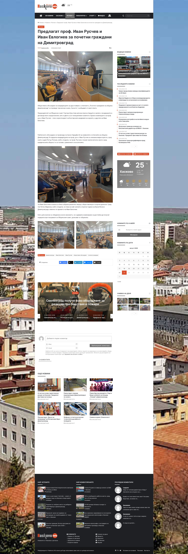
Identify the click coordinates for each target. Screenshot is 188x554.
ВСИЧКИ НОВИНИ (126, 154)
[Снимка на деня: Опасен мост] (101, 409)
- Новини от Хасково (73, 536)
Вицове (99, 543)
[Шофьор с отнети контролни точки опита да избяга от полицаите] (75, 409)
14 (138, 264)
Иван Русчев (69, 255)
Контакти (147, 551)
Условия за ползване (129, 551)
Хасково (59, 15)
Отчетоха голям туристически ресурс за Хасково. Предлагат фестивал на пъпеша (48, 395)
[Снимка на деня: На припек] (145, 301)
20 (134, 268)
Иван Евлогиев (60, 255)
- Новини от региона (73, 539)
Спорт (91, 15)
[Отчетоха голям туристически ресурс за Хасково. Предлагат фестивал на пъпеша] (49, 385)
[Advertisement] (75, 434)
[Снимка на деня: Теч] (133, 301)
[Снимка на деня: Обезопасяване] (133, 308)
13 (133, 264)
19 (129, 268)
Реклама (140, 551)
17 (119, 268)
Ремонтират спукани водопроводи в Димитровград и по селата (75, 395)
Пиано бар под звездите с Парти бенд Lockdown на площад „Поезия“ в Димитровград (101, 395)
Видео (102, 15)
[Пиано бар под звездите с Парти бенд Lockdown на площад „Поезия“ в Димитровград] (101, 385)
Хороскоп (100, 539)
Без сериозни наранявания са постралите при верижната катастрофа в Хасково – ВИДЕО (98, 515)
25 (124, 272)
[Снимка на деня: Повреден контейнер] (122, 308)
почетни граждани (93, 255)
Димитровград (50, 255)
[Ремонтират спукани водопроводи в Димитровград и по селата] (75, 385)
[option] (75, 302)
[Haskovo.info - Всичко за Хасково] (47, 7)
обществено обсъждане (80, 255)
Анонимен (126, 505)
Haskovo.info (45, 48)
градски (126, 488)
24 (119, 272)
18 (124, 268)
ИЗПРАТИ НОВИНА (142, 154)
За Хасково (100, 541)
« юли (119, 281)
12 (129, 264)
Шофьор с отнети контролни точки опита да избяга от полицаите (73, 419)
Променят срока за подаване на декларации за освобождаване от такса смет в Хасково (58, 515)
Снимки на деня (102, 534)
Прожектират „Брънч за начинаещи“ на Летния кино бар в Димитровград (49, 419)
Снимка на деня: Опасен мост (100, 417)
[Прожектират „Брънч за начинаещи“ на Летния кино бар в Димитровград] (49, 409)
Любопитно (80, 15)
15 (143, 264)
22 (143, 268)
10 (119, 264)
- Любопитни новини (73, 541)
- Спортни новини (72, 543)
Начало (41, 22)
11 (124, 264)
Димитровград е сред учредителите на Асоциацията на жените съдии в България (75, 302)
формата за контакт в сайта (73, 354)
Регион (69, 15)
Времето (100, 536)
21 (138, 268)
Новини (50, 15)
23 (148, 268)
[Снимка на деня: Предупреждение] (145, 308)
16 (148, 264)
